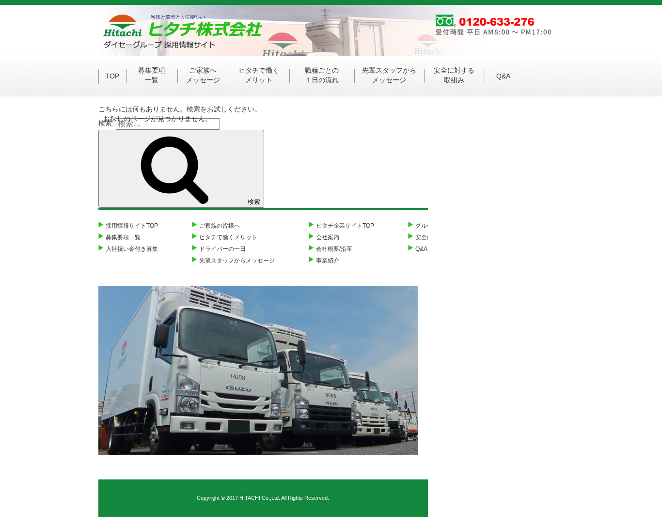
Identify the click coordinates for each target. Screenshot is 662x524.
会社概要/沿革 (334, 249)
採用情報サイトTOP (132, 225)
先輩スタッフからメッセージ (389, 75)
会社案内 (327, 237)
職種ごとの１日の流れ (322, 75)
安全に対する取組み (454, 75)
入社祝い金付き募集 (132, 249)
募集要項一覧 (151, 75)
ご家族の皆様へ (219, 225)
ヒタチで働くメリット (258, 75)
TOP (112, 76)
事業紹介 (327, 260)
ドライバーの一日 (222, 249)
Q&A (503, 76)
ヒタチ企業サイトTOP (345, 225)
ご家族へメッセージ (203, 75)
